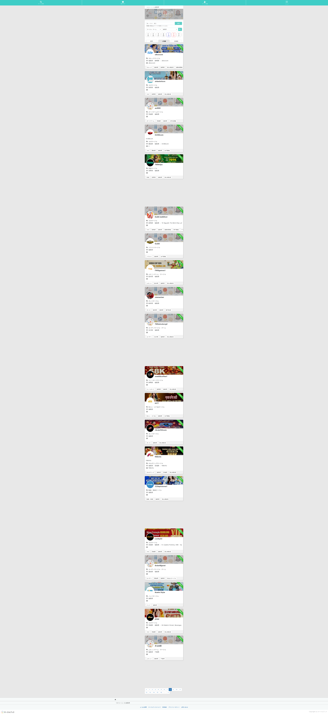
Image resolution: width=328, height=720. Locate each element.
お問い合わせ (184, 707)
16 (161, 692)
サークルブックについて (154, 707)
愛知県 (154, 150)
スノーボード (150, 389)
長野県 (154, 177)
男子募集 (176, 229)
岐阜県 (155, 310)
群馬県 (154, 229)
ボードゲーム (150, 121)
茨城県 (159, 121)
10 (176, 689)
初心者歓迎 (170, 67)
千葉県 (163, 658)
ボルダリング (150, 472)
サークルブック (322, 711)
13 (150, 692)
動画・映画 (150, 499)
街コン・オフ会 (151, 416)
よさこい (149, 283)
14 (154, 692)
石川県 (156, 337)
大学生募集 (173, 121)
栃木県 (156, 283)
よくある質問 (143, 707)
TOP (147, 7)
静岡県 (163, 67)
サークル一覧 (152, 7)
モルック (149, 67)
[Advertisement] (164, 193)
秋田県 (154, 94)
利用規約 (164, 707)
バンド (149, 605)
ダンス (149, 310)
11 (180, 689)
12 (146, 692)
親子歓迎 (168, 310)
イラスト (149, 256)
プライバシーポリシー (174, 707)
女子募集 (167, 150)
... (164, 692)
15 (157, 692)
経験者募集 (179, 67)
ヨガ (148, 94)
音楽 (148, 177)
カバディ (149, 337)
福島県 (156, 67)
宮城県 (165, 472)
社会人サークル (171, 578)
